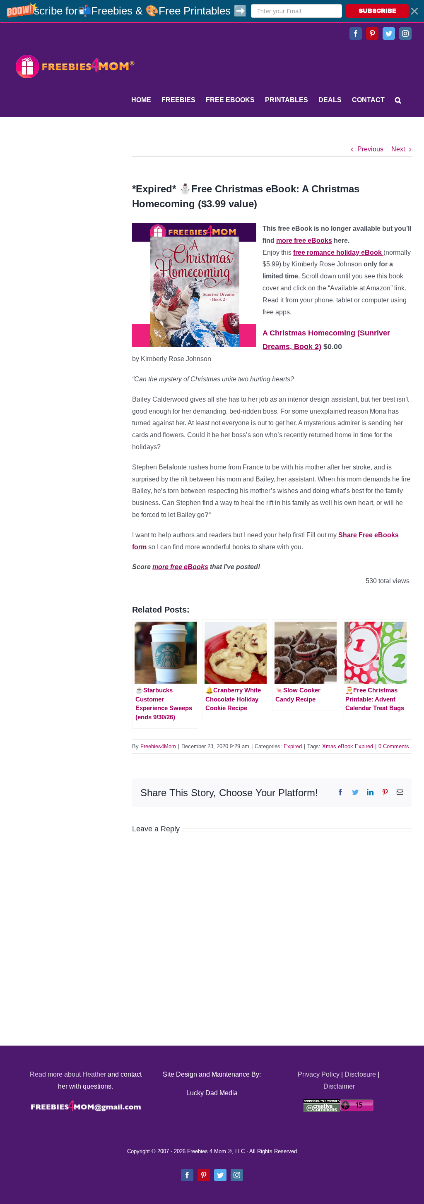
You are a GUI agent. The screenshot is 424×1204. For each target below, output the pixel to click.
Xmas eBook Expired (347, 746)
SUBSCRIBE (377, 11)
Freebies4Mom (158, 746)
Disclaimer (339, 1086)
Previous (370, 149)
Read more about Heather (68, 1074)
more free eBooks (304, 240)
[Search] (398, 100)
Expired (293, 746)
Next (398, 149)
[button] (212, 11)
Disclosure (360, 1074)
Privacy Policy (319, 1074)
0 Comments (393, 746)
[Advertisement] (74, 193)
